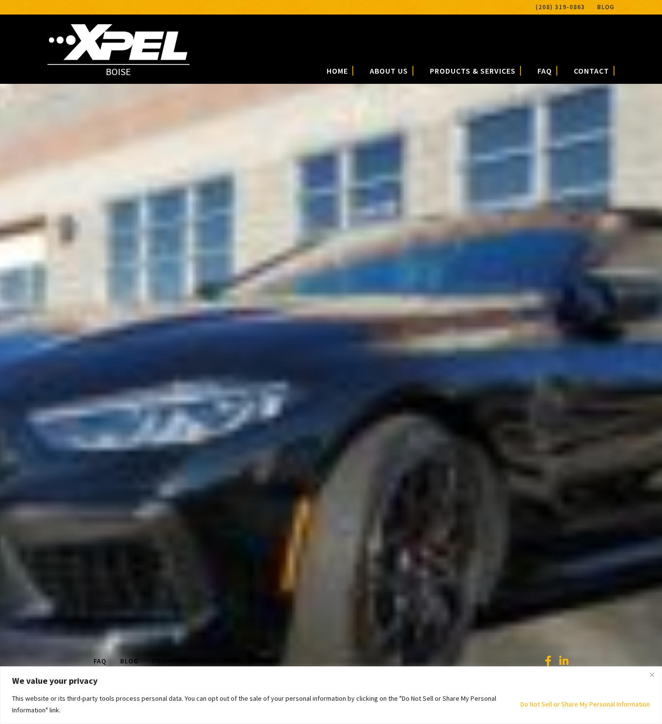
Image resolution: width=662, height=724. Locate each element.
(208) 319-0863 (560, 7)
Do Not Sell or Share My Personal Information (585, 704)
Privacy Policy (179, 661)
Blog (606, 7)
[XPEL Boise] (118, 56)
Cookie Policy (246, 661)
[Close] (652, 674)
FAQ (544, 71)
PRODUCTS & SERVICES (473, 71)
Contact (591, 71)
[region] (331, 695)
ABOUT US (389, 71)
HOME (337, 71)
